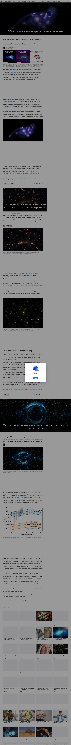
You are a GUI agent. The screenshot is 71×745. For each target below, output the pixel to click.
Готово (35, 378)
